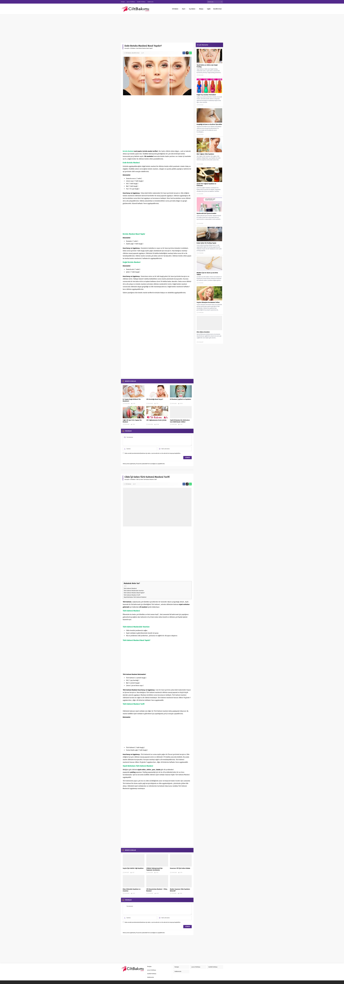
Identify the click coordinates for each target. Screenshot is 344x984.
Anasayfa (127, 48)
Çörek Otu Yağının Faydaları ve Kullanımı (206, 184)
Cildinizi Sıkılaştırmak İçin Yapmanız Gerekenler (154, 869)
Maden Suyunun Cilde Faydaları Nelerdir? (180, 890)
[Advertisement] (54, 27)
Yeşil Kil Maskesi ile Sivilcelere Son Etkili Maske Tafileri (180, 421)
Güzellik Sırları (135, 53)
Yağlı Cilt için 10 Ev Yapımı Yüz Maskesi (132, 421)
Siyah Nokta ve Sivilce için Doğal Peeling (207, 66)
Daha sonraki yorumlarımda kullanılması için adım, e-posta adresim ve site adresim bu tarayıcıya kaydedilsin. (153, 453)
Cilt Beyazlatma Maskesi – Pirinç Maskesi (156, 890)
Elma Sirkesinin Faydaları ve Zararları (131, 890)
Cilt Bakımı (132, 48)
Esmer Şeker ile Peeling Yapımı (206, 243)
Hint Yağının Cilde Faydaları (205, 154)
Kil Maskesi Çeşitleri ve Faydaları (180, 399)
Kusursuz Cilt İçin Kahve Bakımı (180, 868)
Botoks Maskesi (128, 151)
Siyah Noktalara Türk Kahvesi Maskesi (135, 597)
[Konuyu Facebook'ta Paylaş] (184, 53)
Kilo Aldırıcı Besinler (203, 332)
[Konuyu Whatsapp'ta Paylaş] (190, 53)
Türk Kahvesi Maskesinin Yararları (134, 590)
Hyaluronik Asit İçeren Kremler (206, 213)
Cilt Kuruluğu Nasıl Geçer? (154, 399)
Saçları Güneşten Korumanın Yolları (208, 302)
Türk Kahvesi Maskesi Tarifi (132, 595)
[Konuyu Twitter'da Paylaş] (187, 53)
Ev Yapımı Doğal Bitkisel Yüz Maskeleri (132, 400)
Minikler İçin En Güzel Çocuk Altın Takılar (207, 273)
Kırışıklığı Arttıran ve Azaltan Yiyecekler (209, 124)
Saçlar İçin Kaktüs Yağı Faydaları (133, 868)
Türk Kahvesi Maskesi (130, 588)
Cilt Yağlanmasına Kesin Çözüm (156, 420)
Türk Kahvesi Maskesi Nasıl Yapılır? (134, 593)
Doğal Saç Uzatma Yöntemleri (206, 95)
